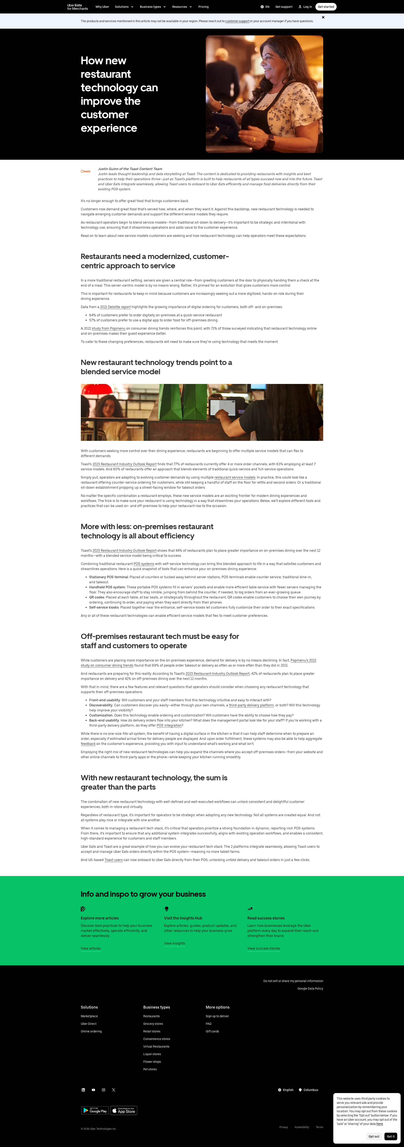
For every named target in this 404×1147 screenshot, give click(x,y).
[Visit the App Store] (123, 1111)
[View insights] (166, 908)
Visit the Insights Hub (183, 918)
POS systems (144, 564)
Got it (391, 1136)
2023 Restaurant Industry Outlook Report (125, 464)
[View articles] (83, 908)
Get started (326, 6)
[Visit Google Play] (95, 1110)
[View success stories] (249, 908)
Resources (179, 6)
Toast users (114, 860)
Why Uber (102, 6)
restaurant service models (234, 477)
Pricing (203, 6)
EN (268, 6)
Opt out (374, 1136)
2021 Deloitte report (115, 307)
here (379, 1124)
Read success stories (266, 918)
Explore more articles (100, 918)
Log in (307, 6)
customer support (237, 21)
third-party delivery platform (251, 705)
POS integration (169, 725)
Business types (150, 6)
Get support (283, 6)
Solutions (122, 6)
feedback (88, 744)
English (288, 1090)
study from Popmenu (108, 328)
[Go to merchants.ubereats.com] (77, 7)
